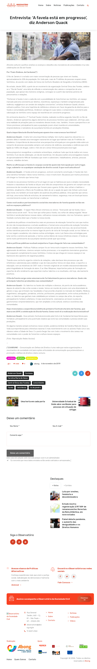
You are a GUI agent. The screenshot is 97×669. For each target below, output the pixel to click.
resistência (21, 388)
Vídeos (72, 621)
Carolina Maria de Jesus (18, 378)
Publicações (75, 617)
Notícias (73, 613)
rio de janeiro (35, 388)
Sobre (50, 616)
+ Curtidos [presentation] (68, 486)
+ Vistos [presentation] (55, 486)
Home (50, 612)
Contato (51, 620)
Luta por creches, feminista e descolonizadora (70, 494)
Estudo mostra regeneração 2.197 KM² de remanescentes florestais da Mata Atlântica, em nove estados (74, 509)
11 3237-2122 (32, 631)
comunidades (38, 383)
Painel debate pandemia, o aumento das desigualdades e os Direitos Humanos (73, 523)
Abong (87, 661)
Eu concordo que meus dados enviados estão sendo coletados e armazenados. (41, 460)
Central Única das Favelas (19, 383)
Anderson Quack (15, 373)
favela (10, 388)
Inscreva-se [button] (84, 599)
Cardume (29, 373)
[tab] (55, 485)
